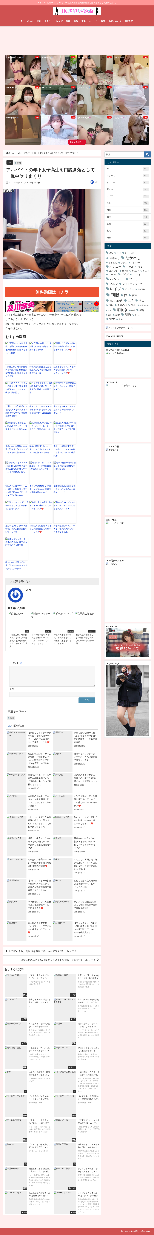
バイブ (124, 274)
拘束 (103, 21)
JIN (96, 182)
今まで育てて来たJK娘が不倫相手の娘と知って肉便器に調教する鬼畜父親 (40, 409)
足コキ (137, 315)
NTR (119, 253)
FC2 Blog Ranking (114, 336)
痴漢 (68, 21)
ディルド (135, 271)
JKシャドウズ (112, 664)
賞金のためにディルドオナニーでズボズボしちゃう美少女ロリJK (64, 529)
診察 (118, 315)
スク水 (125, 271)
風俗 (121, 319)
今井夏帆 (141, 289)
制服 (19, 163)
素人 (127, 231)
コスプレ (113, 271)
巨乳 (39, 21)
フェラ (134, 279)
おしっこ (93, 21)
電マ (112, 319)
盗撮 (84, 21)
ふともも (113, 263)
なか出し (133, 258)
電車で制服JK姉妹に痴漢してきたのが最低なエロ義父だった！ (64, 489)
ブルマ (113, 283)
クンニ (139, 267)
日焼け (134, 305)
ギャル (30, 21)
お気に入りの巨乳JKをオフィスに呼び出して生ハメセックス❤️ (40, 529)
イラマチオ (135, 263)
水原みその (144, 305)
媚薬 (134, 295)
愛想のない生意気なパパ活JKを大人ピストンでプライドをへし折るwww (16, 449)
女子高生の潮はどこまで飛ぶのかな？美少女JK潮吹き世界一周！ (40, 370)
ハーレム (113, 274)
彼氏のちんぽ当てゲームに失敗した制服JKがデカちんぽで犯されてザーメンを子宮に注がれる (16, 490)
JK (22, 21)
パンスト (136, 274)
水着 (109, 310)
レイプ (59, 21)
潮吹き (122, 310)
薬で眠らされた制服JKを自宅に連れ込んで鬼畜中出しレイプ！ (43, 951)
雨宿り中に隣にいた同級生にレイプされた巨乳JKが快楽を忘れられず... (40, 489)
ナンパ (145, 271)
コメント (15, 663)
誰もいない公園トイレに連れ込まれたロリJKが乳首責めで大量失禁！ (16, 565)
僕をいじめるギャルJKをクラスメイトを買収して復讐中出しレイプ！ (58, 960)
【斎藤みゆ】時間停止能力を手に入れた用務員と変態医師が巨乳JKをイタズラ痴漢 (16, 371)
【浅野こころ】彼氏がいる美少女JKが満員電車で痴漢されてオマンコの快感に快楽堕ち (16, 411)
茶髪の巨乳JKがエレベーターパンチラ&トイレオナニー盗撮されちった (40, 449)
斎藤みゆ (122, 305)
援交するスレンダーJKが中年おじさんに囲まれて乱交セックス (16, 529)
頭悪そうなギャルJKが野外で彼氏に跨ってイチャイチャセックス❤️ (64, 370)
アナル (124, 263)
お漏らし (114, 258)
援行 (111, 305)
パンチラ (117, 279)
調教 (76, 21)
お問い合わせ (115, 21)
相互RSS (129, 21)
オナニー (48, 21)
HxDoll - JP (111, 626)
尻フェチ (116, 300)
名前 (11, 689)
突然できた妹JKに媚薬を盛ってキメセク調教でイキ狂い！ (64, 409)
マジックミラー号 (132, 284)
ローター (129, 289)
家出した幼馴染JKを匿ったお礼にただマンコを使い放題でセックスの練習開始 (64, 451)
